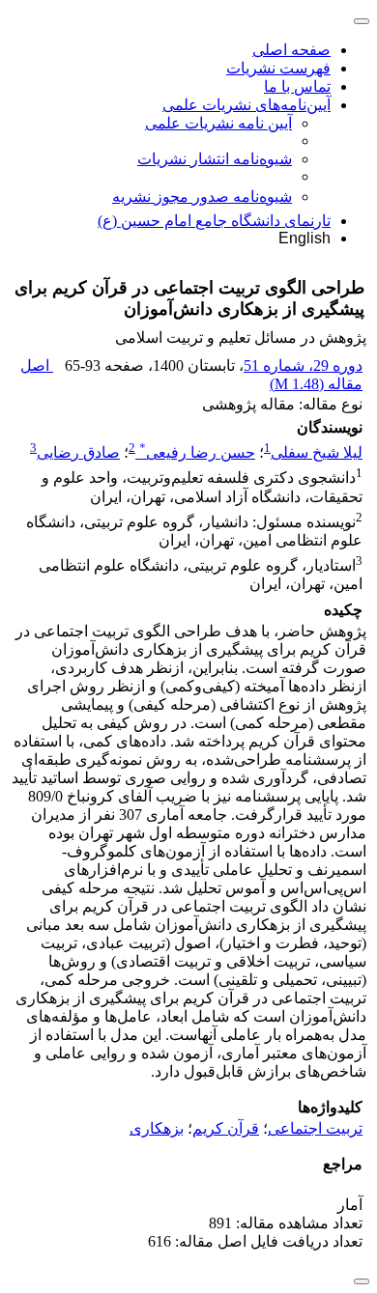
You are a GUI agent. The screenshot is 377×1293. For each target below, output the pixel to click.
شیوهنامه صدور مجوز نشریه (202, 196)
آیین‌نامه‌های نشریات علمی (246, 105)
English (304, 238)
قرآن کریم (225, 1128)
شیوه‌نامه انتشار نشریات (214, 159)
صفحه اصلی (291, 50)
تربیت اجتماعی (315, 1128)
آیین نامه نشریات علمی (218, 123)
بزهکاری (157, 1128)
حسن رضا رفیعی (197, 452)
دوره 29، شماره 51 (303, 365)
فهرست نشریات (278, 68)
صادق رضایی (78, 452)
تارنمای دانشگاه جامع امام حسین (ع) (214, 220)
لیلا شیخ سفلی (316, 452)
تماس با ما (297, 86)
